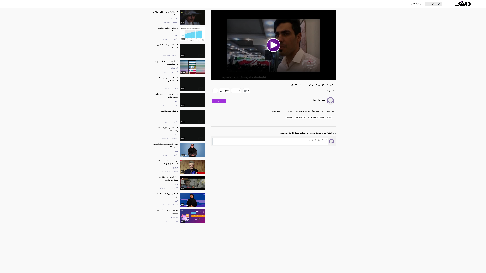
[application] (273, 45)
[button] (273, 45)
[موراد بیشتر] (215, 90)
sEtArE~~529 (318, 101)
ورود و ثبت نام (416, 4)
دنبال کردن (218, 100)
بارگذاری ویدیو (432, 4)
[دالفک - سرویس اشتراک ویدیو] (465, 4)
